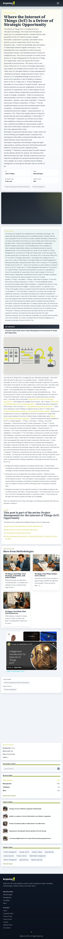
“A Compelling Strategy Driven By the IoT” (39, 406)
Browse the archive (9, 795)
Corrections (6, 928)
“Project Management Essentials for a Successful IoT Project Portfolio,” (27, 411)
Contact (5, 922)
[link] (9, 644)
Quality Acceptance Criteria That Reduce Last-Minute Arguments (30, 816)
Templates (31, 787)
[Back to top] (31, 932)
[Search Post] (58, 768)
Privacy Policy (7, 916)
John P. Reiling (9, 173)
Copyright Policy (8, 913)
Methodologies (9, 12)
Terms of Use (7, 919)
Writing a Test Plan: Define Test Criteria (46, 575)
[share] (53, 643)
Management (31, 783)
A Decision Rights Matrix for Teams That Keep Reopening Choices (30, 838)
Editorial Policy (7, 925)
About (5, 910)
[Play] (48, 636)
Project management (39, 186)
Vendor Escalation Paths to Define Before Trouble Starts (27, 823)
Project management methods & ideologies (17, 186)
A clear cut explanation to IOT (21, 644)
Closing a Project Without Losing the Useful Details (25, 809)
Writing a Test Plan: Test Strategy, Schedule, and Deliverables (15, 576)
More (31, 790)
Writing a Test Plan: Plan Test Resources (15, 612)
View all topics (8, 864)
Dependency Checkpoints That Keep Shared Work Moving (27, 831)
